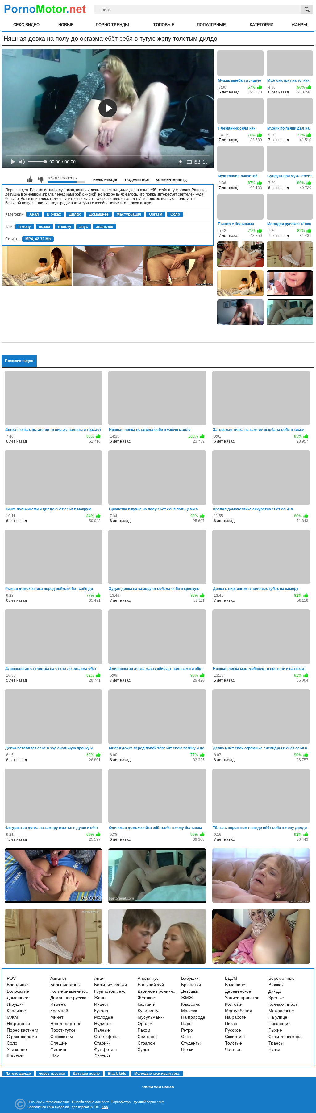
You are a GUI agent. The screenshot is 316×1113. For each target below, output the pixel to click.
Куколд (101, 1010)
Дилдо (75, 214)
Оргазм (155, 214)
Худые (144, 1049)
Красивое (16, 1010)
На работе (235, 1017)
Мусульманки (151, 1017)
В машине (235, 984)
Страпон (146, 1043)
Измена (58, 1004)
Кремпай (59, 1010)
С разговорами (22, 1036)
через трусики (52, 1073)
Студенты (191, 1043)
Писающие (279, 1023)
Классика (190, 1004)
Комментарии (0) (172, 180)
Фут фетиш (105, 1049)
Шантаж (15, 1055)
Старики (102, 1043)
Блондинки (18, 984)
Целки (187, 1049)
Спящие (58, 1043)
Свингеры (147, 1036)
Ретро (187, 1030)
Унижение (17, 1049)
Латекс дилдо (18, 1073)
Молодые (103, 1017)
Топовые (163, 25)
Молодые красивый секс (157, 1073)
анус (83, 227)
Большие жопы (65, 984)
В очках (54, 214)
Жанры (299, 25)
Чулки (274, 1049)
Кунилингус (149, 1010)
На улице (277, 1017)
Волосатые (18, 991)
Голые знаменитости (71, 991)
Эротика (102, 1055)
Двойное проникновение (162, 991)
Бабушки (190, 978)
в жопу (25, 227)
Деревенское (238, 991)
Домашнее (99, 214)
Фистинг (58, 1049)
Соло (175, 214)
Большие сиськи (110, 984)
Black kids (117, 1073)
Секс (186, 1036)
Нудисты (102, 1023)
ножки (44, 227)
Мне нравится (30, 179)
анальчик (104, 227)
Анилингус (148, 978)
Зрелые (276, 997)
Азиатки (58, 978)
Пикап (231, 1023)
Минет (56, 1017)
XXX (105, 1107)
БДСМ (231, 978)
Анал (34, 214)
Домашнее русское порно (76, 997)
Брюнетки (191, 984)
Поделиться (137, 180)
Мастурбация (129, 214)
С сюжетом (61, 1036)
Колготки (234, 1004)
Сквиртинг (235, 1036)
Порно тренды (112, 25)
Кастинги (147, 1004)
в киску (64, 227)
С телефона (106, 1036)
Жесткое (146, 997)
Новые (66, 25)
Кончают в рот (282, 1004)
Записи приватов (242, 997)
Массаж (189, 1010)
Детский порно (86, 1073)
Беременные (281, 978)
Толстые (233, 1043)
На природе (193, 1017)
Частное (233, 1049)
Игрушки (15, 1004)
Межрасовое (281, 1010)
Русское (233, 1030)
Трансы (276, 1043)
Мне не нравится (40, 179)
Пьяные (102, 1030)
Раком (144, 1030)
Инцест (101, 1004)
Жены (100, 997)
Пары (186, 1023)
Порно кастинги (22, 1030)
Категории (261, 25)
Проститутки (62, 1030)
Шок (54, 1055)
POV (11, 978)
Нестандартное (65, 1023)
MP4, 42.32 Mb (38, 239)
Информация (105, 180)
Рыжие (275, 1030)
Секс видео (26, 25)
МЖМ (12, 1017)
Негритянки (18, 1023)
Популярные (211, 25)
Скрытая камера (285, 1036)
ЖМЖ (187, 997)
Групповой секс (109, 991)
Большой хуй (151, 984)
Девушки (189, 991)
